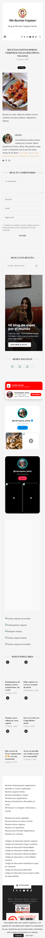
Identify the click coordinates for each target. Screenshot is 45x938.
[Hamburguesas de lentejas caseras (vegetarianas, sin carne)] (13, 670)
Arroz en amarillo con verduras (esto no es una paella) (31, 753)
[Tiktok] (36, 36)
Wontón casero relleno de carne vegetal (11, 720)
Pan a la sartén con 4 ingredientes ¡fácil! (31, 720)
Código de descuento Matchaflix (18, 870)
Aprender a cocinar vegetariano (18, 788)
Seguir (22, 478)
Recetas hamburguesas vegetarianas (20, 785)
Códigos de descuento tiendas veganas (21, 841)
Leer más (29, 935)
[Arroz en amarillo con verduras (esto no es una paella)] (32, 739)
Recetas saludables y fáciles (16, 795)
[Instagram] (27, 36)
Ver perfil (22, 428)
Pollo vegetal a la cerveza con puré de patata (31, 684)
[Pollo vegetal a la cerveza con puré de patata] (32, 670)
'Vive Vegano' (24, 153)
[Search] (40, 36)
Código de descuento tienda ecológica (21, 854)
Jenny (18, 135)
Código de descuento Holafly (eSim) (20, 850)
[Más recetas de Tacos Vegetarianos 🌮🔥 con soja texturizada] (13, 739)
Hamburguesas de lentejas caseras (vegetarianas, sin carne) (12, 686)
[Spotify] (33, 36)
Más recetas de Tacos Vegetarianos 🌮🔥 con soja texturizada (13, 755)
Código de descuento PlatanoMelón (19, 847)
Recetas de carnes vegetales (17, 818)
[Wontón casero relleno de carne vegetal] (13, 706)
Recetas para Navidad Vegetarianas (19, 831)
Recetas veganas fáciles (15, 792)
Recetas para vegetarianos (16, 798)
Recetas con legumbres (14, 827)
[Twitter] (24, 36)
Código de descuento (14, 857)
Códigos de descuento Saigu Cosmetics (21, 844)
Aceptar (18, 935)
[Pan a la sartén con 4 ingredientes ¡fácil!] (32, 706)
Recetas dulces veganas (15, 824)
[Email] (30, 36)
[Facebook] (21, 36)
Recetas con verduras (14, 834)
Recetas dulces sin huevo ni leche (18, 821)
